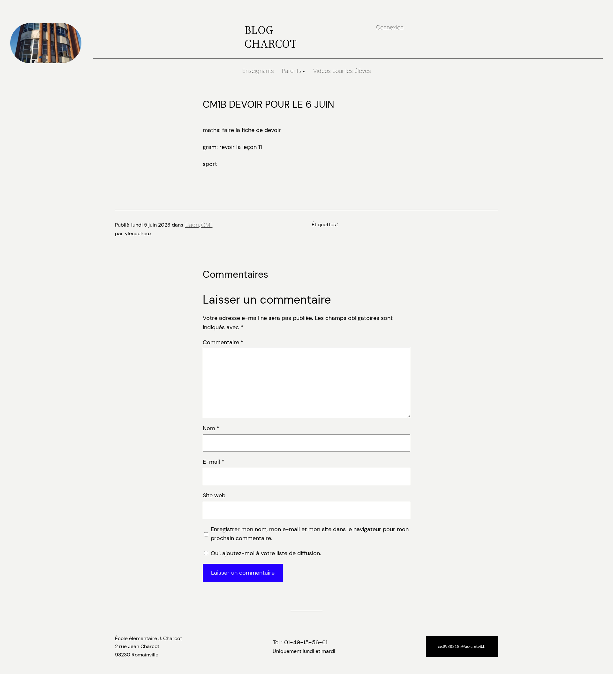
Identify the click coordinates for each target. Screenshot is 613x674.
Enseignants (258, 70)
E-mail (213, 462)
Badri (192, 224)
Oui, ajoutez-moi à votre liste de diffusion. (265, 553)
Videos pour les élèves (342, 70)
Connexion (390, 27)
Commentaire (223, 342)
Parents (291, 70)
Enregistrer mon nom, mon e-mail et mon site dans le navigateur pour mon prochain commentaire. (310, 533)
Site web (214, 495)
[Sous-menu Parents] (304, 71)
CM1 (207, 224)
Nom (211, 428)
